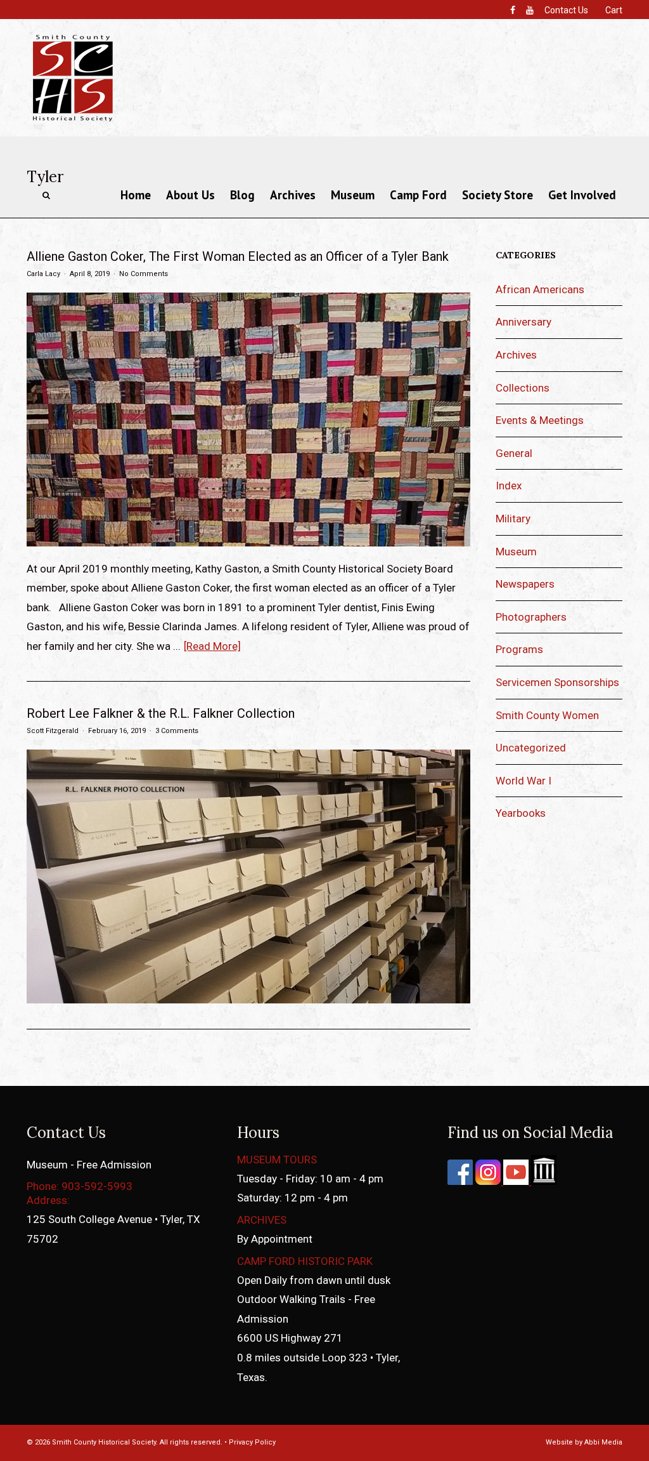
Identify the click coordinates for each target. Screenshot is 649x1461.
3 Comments (176, 731)
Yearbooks (521, 813)
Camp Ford (418, 194)
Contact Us (566, 10)
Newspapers (525, 584)
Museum (353, 194)
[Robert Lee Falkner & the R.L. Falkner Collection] (248, 999)
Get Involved (582, 194)
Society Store (497, 194)
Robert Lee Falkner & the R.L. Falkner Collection (161, 713)
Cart (613, 10)
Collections (522, 387)
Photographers (531, 617)
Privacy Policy (252, 1442)
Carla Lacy (43, 274)
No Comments (143, 274)
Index (509, 485)
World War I (523, 780)
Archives (293, 194)
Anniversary (523, 321)
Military (513, 518)
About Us (190, 194)
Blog (242, 194)
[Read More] (212, 646)
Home (135, 194)
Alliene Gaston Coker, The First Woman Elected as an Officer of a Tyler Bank (238, 256)
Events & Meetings (540, 420)
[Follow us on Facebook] (460, 1181)
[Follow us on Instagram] (487, 1181)
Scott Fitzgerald (53, 731)
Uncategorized (531, 747)
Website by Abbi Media (584, 1442)
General (514, 453)
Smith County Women (547, 715)
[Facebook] (512, 10)
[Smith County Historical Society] (73, 121)
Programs (519, 649)
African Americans (540, 289)
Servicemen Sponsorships (557, 682)
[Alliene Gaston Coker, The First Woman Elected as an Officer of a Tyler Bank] (248, 542)
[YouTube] (530, 10)
